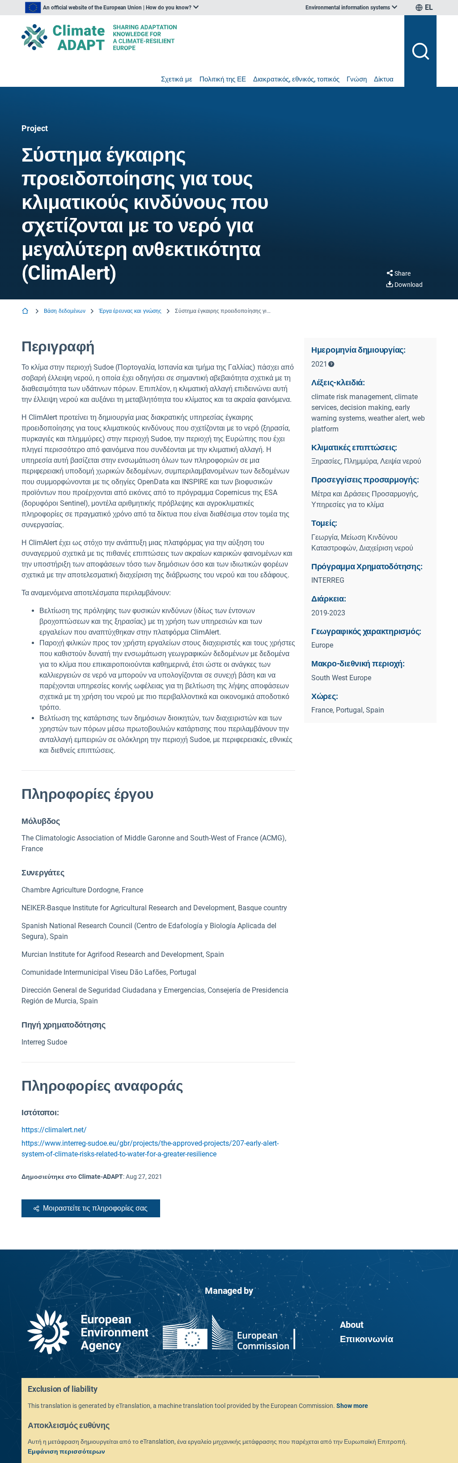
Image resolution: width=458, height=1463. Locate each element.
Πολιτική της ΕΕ (222, 79)
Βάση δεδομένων (64, 311)
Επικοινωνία (366, 1339)
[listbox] (111, 7)
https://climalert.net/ (54, 1130)
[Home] (25, 311)
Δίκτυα (384, 79)
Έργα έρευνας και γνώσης (130, 311)
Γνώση (357, 79)
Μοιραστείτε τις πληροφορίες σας (95, 1208)
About (352, 1324)
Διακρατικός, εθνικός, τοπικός (296, 79)
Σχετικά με (176, 79)
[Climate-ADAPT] (209, 37)
